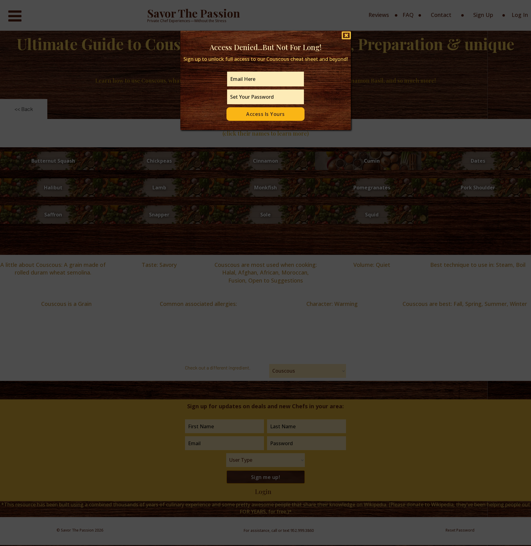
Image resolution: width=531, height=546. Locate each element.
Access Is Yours (265, 114)
